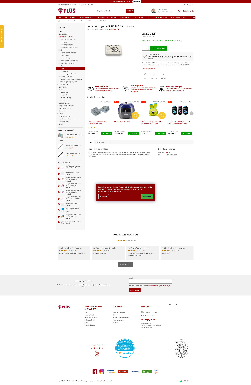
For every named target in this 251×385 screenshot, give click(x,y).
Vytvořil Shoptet (189, 381)
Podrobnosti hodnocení (112, 29)
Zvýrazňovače (65, 55)
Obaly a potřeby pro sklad (66, 106)
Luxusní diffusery (66, 97)
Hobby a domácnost (65, 108)
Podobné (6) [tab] (100, 142)
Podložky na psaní (66, 76)
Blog (86, 312)
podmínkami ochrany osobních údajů (158, 286)
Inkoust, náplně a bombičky (69, 74)
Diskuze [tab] (110, 142)
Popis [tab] (90, 142)
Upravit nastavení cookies (105, 381)
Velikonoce (62, 111)
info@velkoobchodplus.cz (150, 312)
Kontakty (87, 322)
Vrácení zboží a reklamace (121, 317)
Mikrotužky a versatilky (68, 63)
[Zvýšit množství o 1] (149, 47)
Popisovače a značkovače (68, 53)
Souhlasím (147, 197)
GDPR (114, 315)
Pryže (62, 68)
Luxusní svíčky (65, 92)
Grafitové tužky (65, 58)
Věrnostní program (90, 325)
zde (119, 191)
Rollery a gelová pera (67, 44)
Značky (61, 124)
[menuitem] (59, 17)
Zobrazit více (125, 264)
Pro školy (90, 4)
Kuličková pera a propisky (68, 39)
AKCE (60, 31)
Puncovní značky (90, 315)
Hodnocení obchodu (125, 234)
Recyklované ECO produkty (67, 119)
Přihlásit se (134, 290)
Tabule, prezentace (64, 103)
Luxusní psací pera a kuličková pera (71, 79)
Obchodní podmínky (119, 312)
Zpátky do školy (63, 34)
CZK (182, 4)
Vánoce (61, 113)
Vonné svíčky (65, 95)
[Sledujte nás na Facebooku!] (95, 371)
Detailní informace (147, 68)
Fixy (62, 66)
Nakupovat (136, 1)
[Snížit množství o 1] (149, 49)
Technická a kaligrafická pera (69, 60)
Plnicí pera (64, 42)
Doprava (115, 322)
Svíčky (60, 90)
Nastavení (103, 196)
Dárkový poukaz (63, 121)
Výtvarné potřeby (64, 84)
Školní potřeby (63, 87)
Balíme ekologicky (90, 320)
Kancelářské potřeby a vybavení (68, 82)
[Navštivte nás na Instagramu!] (101, 371)
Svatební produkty (64, 116)
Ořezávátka (64, 71)
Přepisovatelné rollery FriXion (69, 47)
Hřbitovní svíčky (65, 100)
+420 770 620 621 (162, 9)
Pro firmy (83, 4)
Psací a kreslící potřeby (65, 37)
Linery (62, 50)
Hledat (130, 11)
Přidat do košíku (160, 48)
